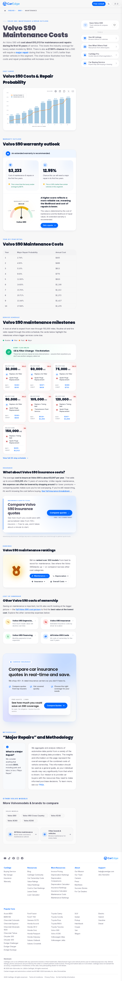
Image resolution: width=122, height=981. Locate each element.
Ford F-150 (31, 917)
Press (77, 881)
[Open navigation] (116, 4)
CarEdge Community (35, 875)
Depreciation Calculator (60, 884)
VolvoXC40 (56, 816)
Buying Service (10, 871)
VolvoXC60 (12, 821)
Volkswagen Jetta (58, 940)
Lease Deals (32, 891)
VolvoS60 (12, 816)
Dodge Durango (10, 950)
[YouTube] (5, 858)
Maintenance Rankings (60, 898)
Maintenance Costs (58, 894)
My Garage (8, 875)
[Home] (5, 10)
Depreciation (60, 576)
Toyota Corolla (57, 917)
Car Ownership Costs (35, 878)
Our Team (78, 875)
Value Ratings (32, 881)
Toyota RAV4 (56, 924)
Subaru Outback (33, 940)
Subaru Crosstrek (34, 944)
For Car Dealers (81, 891)
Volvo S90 (55, 930)
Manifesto (78, 885)
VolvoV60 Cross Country (33, 816)
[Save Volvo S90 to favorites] (114, 25)
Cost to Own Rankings (36, 888)
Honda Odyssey (33, 937)
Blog (29, 871)
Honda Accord (33, 924)
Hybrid (101, 917)
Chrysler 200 (9, 936)
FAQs (41, 784)
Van (76, 930)
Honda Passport (33, 934)
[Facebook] (22, 858)
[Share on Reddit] (64, 91)
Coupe (77, 927)
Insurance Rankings (58, 888)
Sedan (77, 917)
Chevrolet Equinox (11, 924)
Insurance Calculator (59, 891)
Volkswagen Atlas (58, 937)
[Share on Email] (73, 91)
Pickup (77, 920)
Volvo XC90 (56, 934)
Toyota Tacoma (57, 927)
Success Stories (81, 888)
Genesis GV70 (33, 920)
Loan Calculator (33, 895)
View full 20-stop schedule (14, 458)
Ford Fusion (32, 914)
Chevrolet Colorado (11, 920)
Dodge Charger (10, 946)
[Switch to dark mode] (109, 4)
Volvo (11, 11)
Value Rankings (33, 885)
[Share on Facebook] (56, 91)
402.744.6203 (103, 875)
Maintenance (39, 576)
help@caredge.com (106, 871)
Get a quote (48, 225)
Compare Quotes (54, 705)
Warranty (7, 881)
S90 (19, 11)
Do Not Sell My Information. (65, 977)
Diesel (100, 924)
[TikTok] (9, 858)
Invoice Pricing (57, 871)
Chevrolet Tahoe (10, 933)
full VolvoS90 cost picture (28, 609)
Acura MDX (8, 914)
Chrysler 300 (9, 940)
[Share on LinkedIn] (60, 91)
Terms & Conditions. (36, 977)
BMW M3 (7, 917)
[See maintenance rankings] (16, 571)
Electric (101, 914)
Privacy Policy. (50, 977)
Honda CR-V (32, 927)
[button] (12, 108)
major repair (22, 52)
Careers (78, 878)
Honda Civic (32, 930)
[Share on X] (68, 91)
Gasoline (101, 920)
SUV (76, 914)
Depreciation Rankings (60, 875)
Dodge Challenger (11, 943)
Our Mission (79, 871)
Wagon (77, 934)
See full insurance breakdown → (57, 491)
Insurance (38, 581)
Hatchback (79, 924)
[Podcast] (13, 858)
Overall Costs (58, 581)
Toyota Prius (56, 920)
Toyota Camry (56, 914)
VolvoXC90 (29, 821)
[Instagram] (18, 858)
